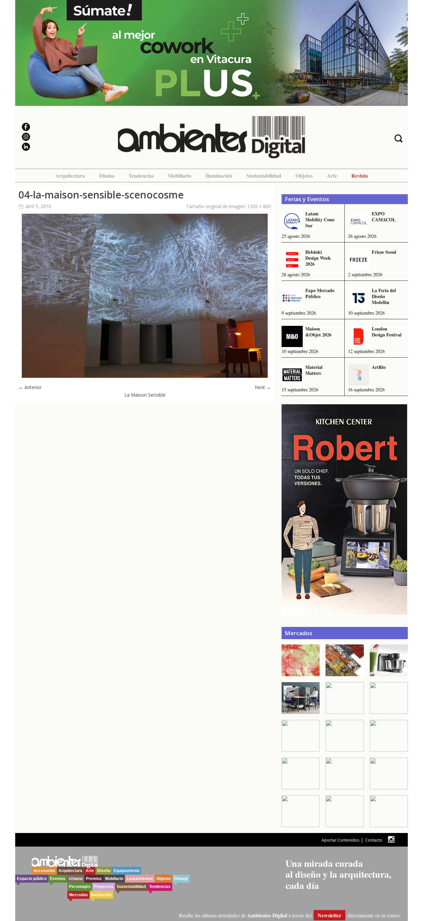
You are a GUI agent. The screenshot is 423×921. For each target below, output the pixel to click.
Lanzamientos (140, 878)
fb (401, 839)
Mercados (78, 895)
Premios (94, 878)
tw (391, 839)
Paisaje (181, 878)
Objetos (304, 175)
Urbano (76, 878)
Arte (332, 175)
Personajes (80, 886)
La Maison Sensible (145, 395)
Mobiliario (179, 175)
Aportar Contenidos (340, 840)
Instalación (101, 895)
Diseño (106, 175)
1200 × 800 (259, 206)
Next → (263, 387)
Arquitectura (70, 175)
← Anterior (30, 387)
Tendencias (141, 175)
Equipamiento (126, 870)
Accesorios (44, 870)
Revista (359, 175)
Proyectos (103, 886)
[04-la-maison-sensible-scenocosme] (145, 376)
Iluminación (219, 175)
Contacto (373, 840)
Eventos (57, 878)
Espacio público (32, 878)
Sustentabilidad (264, 175)
